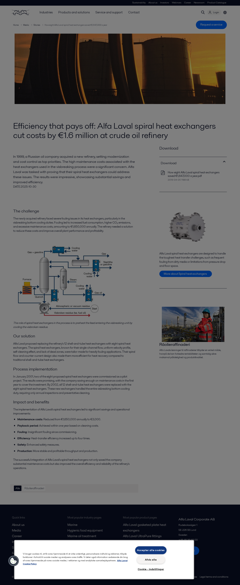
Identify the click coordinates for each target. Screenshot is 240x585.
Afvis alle (151, 559)
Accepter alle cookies (151, 550)
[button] (13, 561)
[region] (104, 559)
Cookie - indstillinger (151, 569)
